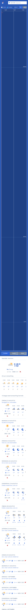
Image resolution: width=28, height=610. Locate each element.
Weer (22, 353)
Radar (14, 353)
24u (25, 7)
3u (20, 7)
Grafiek (5, 353)
